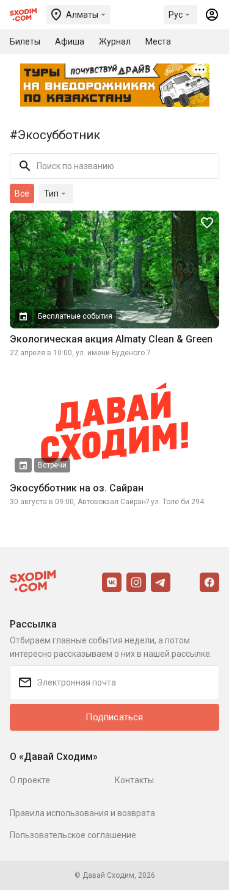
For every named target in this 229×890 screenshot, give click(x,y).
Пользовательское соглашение (73, 835)
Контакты (134, 780)
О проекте (30, 780)
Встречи (52, 465)
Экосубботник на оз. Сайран (77, 488)
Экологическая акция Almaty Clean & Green (111, 339)
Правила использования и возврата (82, 813)
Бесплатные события (75, 316)
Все (22, 193)
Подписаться (114, 717)
